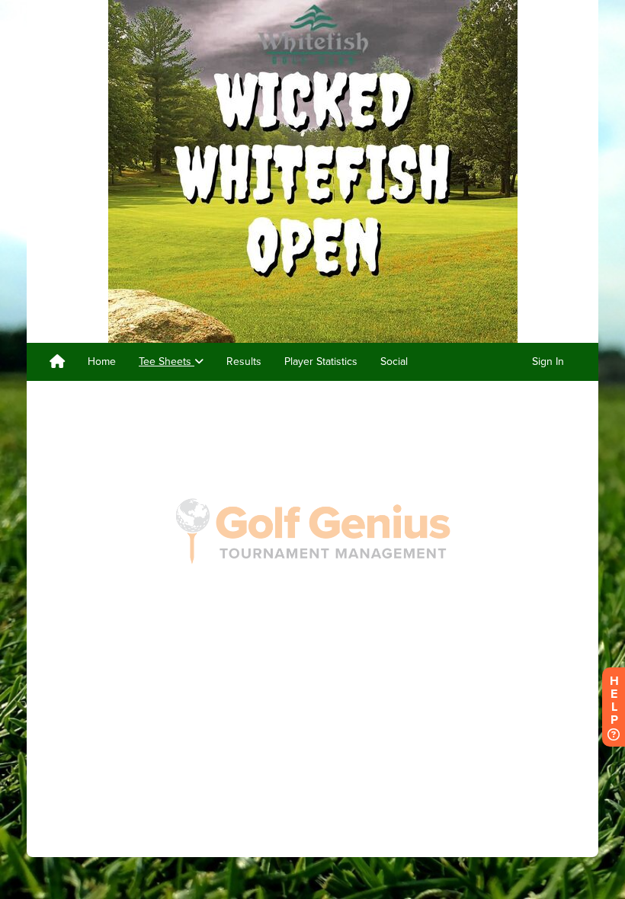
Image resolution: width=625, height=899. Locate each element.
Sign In (548, 361)
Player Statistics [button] (320, 361)
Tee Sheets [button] (166, 361)
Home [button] (102, 361)
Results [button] (243, 361)
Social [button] (394, 361)
